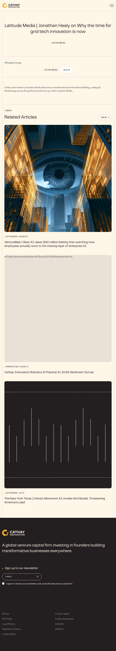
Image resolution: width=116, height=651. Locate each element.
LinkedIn (59, 624)
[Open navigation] (111, 5)
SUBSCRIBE (37, 577)
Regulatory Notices (11, 629)
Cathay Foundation (64, 618)
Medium (59, 629)
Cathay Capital (62, 613)
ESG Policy (7, 618)
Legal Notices (8, 624)
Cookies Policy (9, 634)
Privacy (5, 613)
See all (103, 117)
